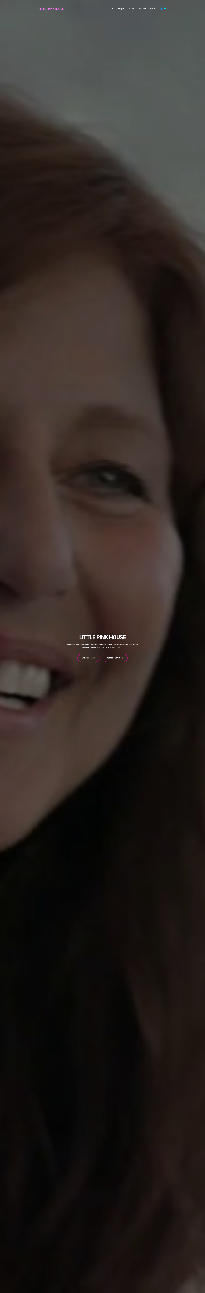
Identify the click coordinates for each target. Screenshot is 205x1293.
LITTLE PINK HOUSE (51, 8)
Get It (152, 9)
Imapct (121, 9)
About (110, 9)
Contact (142, 9)
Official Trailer (89, 658)
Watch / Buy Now (115, 658)
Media (131, 9)
